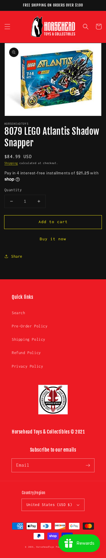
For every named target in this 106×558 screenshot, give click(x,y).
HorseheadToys (45, 547)
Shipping (11, 163)
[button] (7, 26)
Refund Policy (26, 353)
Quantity (13, 190)
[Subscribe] (87, 465)
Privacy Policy (27, 366)
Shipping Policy (28, 339)
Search (18, 313)
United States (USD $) (49, 505)
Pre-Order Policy (30, 326)
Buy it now (53, 238)
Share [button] (16, 256)
